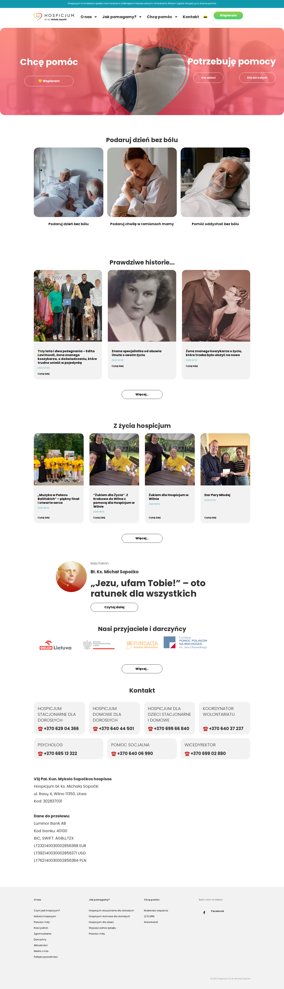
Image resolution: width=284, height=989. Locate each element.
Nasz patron (41, 928)
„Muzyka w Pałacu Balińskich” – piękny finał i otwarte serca (58, 499)
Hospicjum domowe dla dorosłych (109, 916)
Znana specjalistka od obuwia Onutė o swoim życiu (137, 353)
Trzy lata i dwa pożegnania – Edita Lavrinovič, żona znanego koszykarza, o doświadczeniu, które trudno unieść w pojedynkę (67, 357)
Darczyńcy (40, 939)
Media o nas (41, 951)
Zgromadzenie (42, 933)
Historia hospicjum (45, 916)
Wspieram (228, 15)
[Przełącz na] (205, 17)
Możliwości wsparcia (156, 910)
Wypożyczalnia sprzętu (102, 928)
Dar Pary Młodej (217, 495)
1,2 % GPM (149, 916)
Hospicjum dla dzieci (101, 922)
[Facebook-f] (204, 912)
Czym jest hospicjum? (47, 910)
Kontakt (191, 17)
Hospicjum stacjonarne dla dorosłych (111, 910)
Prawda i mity (42, 922)
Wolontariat (151, 922)
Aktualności (41, 945)
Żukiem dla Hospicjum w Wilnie (169, 497)
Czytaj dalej (43, 373)
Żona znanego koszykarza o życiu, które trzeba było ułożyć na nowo (214, 353)
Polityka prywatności (46, 956)
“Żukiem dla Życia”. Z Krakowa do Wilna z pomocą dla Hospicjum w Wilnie (114, 501)
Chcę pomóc (159, 17)
